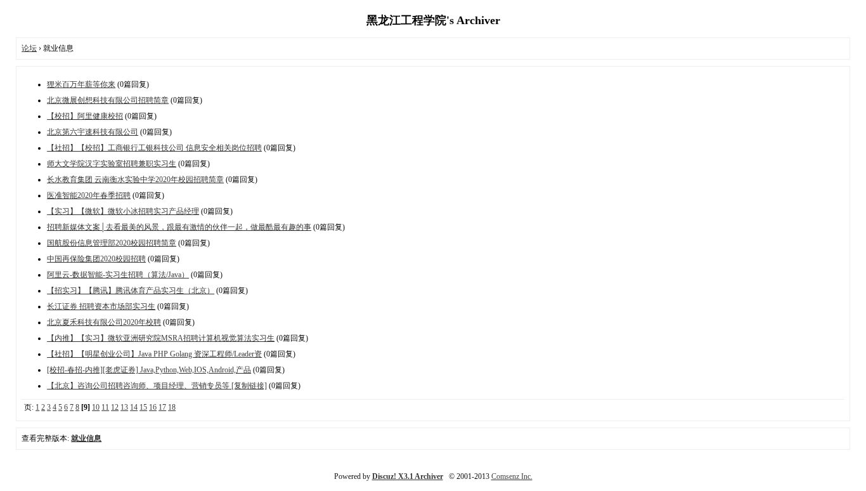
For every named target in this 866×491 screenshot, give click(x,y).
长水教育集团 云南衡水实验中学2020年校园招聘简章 (135, 179)
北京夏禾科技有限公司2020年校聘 (104, 322)
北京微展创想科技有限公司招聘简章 (108, 100)
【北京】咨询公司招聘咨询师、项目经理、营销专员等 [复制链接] (157, 385)
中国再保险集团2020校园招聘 (96, 258)
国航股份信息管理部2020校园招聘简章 (111, 243)
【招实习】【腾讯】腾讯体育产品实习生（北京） (130, 290)
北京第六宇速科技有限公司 (92, 132)
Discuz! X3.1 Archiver (407, 476)
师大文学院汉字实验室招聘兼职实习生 (111, 163)
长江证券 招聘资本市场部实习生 (101, 306)
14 (134, 407)
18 (172, 407)
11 (105, 407)
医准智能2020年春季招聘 (89, 195)
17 (162, 407)
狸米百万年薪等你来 (81, 84)
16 (153, 407)
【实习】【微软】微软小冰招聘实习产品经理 (123, 211)
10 (96, 407)
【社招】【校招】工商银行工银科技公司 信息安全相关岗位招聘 (154, 147)
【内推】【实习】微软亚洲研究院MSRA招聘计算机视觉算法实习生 (161, 338)
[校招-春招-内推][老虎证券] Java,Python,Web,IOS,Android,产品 (149, 369)
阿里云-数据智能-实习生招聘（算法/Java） (118, 274)
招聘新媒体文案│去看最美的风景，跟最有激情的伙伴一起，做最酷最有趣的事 (179, 227)
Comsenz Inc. (512, 476)
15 (143, 407)
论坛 (29, 48)
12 (115, 407)
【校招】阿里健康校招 (85, 116)
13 (124, 407)
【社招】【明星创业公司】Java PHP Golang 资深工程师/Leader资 (154, 354)
